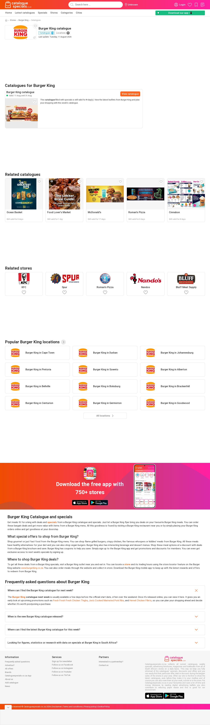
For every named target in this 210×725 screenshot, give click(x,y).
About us (9, 679)
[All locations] (63, 342)
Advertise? (9, 665)
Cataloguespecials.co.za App (18, 675)
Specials (42, 12)
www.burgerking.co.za (32, 568)
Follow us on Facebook (62, 665)
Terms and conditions (73, 706)
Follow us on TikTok (61, 675)
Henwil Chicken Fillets (140, 600)
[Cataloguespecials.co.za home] (18, 5)
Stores (54, 12)
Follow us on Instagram (62, 668)
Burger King (23, 20)
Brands (8, 672)
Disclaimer (56, 706)
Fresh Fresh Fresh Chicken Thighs (70, 600)
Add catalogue (11, 682)
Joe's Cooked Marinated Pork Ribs (106, 600)
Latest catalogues (25, 12)
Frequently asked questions (17, 661)
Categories (67, 12)
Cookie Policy (103, 706)
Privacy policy (90, 706)
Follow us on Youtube (61, 672)
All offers (9, 668)
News (7, 686)
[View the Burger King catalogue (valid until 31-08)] (21, 113)
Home (8, 12)
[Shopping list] (202, 4)
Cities (79, 12)
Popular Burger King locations (32, 342)
